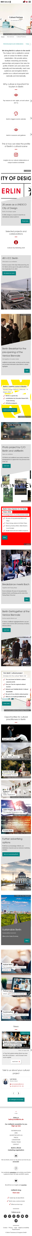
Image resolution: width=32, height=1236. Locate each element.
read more (6, 465)
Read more (25, 221)
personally (16, 1161)
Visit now (16, 1193)
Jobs (16, 1133)
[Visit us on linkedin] (26, 1216)
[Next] (18, 1093)
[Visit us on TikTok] (18, 1216)
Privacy (11, 1227)
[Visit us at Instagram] (13, 1216)
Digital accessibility (23, 1227)
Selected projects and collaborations (13, 44)
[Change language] (27, 1)
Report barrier (16, 1229)
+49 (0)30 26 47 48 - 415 (17, 1086)
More (4, 537)
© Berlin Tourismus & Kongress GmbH (16, 1232)
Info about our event (9, 273)
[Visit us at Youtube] (22, 1216)
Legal (15, 1227)
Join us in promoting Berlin (11, 854)
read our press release (9, 410)
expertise (24, 1185)
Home (2, 36)
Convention (16, 1139)
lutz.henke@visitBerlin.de (17, 1084)
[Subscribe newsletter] (16, 1220)
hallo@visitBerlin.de (16, 1119)
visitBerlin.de (16, 1130)
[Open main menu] (30, 2)
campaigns (13, 1172)
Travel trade (16, 1142)
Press (16, 1137)
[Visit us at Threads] (9, 1216)
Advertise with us (16, 1135)
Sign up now (16, 1126)
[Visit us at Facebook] (5, 1216)
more (27, 370)
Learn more (6, 703)
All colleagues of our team (16, 1099)
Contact (16, 1144)
